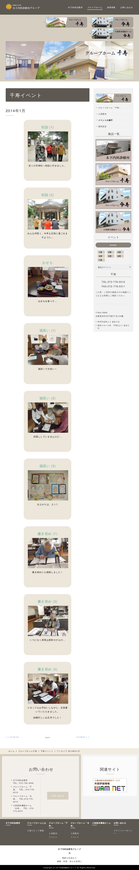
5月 (110, 256)
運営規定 (102, 126)
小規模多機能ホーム (101, 822)
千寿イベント (47, 751)
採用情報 (111, 7)
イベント (53, 837)
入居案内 (102, 113)
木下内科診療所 (75, 7)
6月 (119, 256)
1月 (100, 252)
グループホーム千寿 (27, 751)
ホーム (11, 751)
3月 (119, 252)
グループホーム (95, 7)
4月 (100, 256)
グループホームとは (36, 822)
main (47, 737)
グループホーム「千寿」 (109, 107)
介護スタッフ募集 (35, 830)
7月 (100, 260)
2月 (110, 252)
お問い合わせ (126, 7)
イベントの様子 (105, 120)
